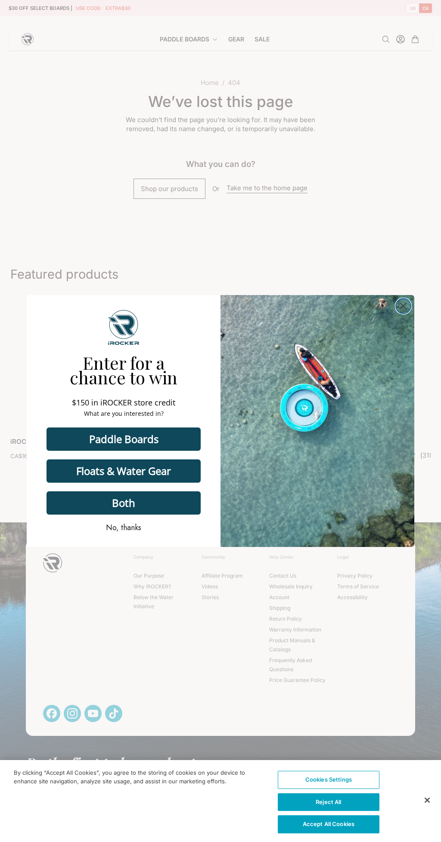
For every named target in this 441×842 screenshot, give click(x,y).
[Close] (427, 800)
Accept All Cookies (328, 823)
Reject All (328, 801)
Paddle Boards (123, 439)
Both (123, 503)
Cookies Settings (328, 779)
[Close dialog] (403, 306)
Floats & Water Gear (123, 471)
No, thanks (123, 527)
